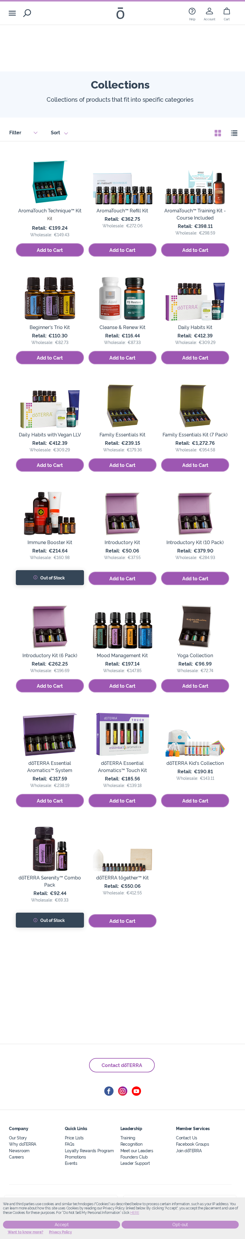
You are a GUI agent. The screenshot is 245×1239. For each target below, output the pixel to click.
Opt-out (180, 1224)
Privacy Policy (60, 1232)
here (134, 1213)
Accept (62, 1224)
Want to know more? (25, 1232)
